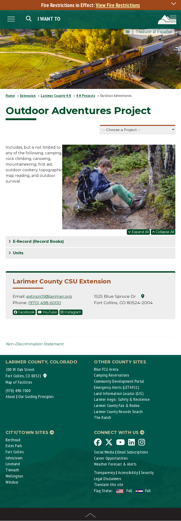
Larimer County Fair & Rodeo (117, 405)
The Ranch (102, 417)
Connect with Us (117, 432)
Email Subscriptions (132, 452)
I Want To (49, 18)
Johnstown (14, 458)
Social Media (104, 452)
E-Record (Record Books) (38, 241)
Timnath (12, 470)
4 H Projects (85, 95)
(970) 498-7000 (18, 390)
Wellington (14, 476)
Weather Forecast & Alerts (115, 464)
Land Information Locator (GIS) (119, 393)
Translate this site (108, 484)
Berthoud (13, 439)
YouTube (49, 312)
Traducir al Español (154, 31)
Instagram (72, 312)
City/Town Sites (28, 432)
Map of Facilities (19, 382)
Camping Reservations (111, 375)
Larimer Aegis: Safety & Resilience (122, 399)
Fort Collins (15, 451)
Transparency (104, 472)
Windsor (12, 482)
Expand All (140, 232)
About (10, 396)
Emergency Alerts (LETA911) (116, 387)
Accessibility (128, 472)
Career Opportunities (111, 458)
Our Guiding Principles (36, 396)
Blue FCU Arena (106, 369)
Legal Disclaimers (107, 478)
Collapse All (164, 232)
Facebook (25, 312)
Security (147, 472)
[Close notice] (175, 3)
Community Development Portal (119, 381)
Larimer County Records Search (118, 411)
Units (17, 253)
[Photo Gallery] (127, 31)
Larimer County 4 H (56, 95)
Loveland (13, 463)
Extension (28, 95)
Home (10, 95)
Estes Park (14, 445)
